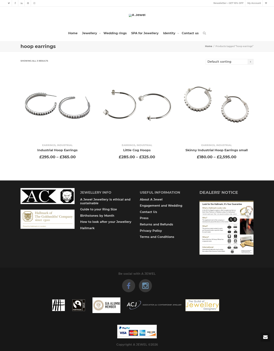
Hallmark (87, 228)
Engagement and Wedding (161, 205)
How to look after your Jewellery (105, 222)
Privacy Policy (151, 231)
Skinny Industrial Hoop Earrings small (216, 150)
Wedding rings (115, 33)
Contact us (190, 33)
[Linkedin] (21, 3)
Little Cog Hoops (137, 150)
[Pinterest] (28, 3)
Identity (169, 33)
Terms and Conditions (157, 237)
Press (144, 218)
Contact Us (148, 212)
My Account (254, 3)
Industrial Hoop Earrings (57, 150)
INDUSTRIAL (65, 145)
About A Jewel (151, 199)
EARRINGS (49, 145)
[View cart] (265, 3)
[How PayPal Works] (137, 331)
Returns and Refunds (156, 224)
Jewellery (90, 33)
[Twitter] (9, 3)
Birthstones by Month (97, 215)
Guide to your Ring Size (98, 209)
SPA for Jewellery (145, 33)
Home (73, 33)
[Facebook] (15, 3)
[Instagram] (34, 3)
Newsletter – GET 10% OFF (228, 3)
